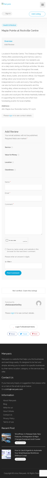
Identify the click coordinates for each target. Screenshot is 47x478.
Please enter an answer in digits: (17, 257)
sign (11, 116)
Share (13, 334)
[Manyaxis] (6, 4)
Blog (5, 404)
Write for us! (8, 408)
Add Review (9, 45)
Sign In (8, 14)
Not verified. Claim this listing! (24, 291)
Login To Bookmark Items (25, 327)
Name (8, 182)
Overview (8, 41)
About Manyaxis (9, 400)
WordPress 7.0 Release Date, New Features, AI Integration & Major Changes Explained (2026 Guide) (28, 436)
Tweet (24, 334)
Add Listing (36, 14)
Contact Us (7, 415)
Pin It (35, 334)
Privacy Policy (8, 418)
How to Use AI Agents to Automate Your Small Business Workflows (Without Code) (28, 453)
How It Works (8, 411)
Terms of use (8, 422)
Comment (9, 204)
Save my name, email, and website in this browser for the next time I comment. (22, 250)
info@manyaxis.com (14, 389)
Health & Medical (9, 25)
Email (7, 193)
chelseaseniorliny (13, 305)
